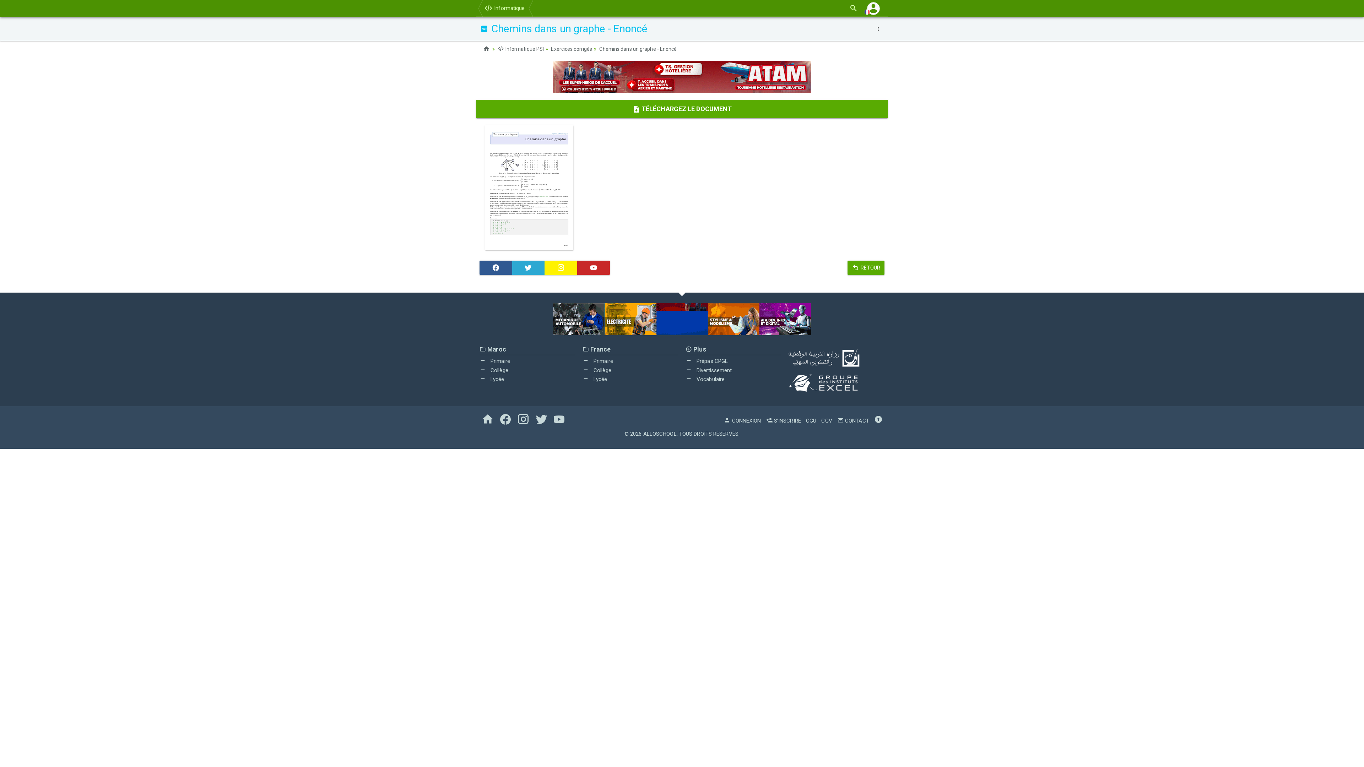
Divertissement (713, 370)
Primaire (499, 361)
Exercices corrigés (571, 49)
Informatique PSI (524, 49)
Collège (498, 370)
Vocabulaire (710, 379)
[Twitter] (528, 268)
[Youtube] (593, 268)
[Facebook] (496, 268)
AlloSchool (660, 434)
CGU (811, 421)
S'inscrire (787, 421)
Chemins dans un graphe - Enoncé (638, 49)
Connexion (746, 421)
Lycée (496, 379)
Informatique (509, 8)
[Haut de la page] (878, 421)
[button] (873, 8)
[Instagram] (561, 268)
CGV (826, 421)
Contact (856, 421)
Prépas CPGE (711, 361)
